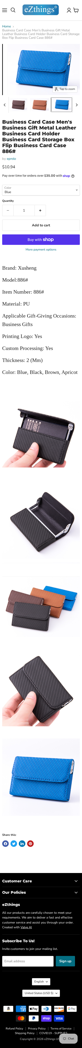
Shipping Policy (25, 1033)
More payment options (41, 249)
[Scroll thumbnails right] (75, 105)
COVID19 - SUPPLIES (53, 1033)
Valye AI (26, 927)
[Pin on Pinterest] (30, 843)
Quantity (8, 201)
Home (6, 26)
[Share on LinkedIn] (22, 843)
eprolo (11, 158)
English (39, 982)
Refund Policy (14, 1029)
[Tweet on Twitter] (13, 843)
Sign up (65, 961)
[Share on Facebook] (5, 843)
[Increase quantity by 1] (40, 210)
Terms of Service (61, 1029)
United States (39, 993)
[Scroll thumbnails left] (5, 105)
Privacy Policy (37, 1029)
